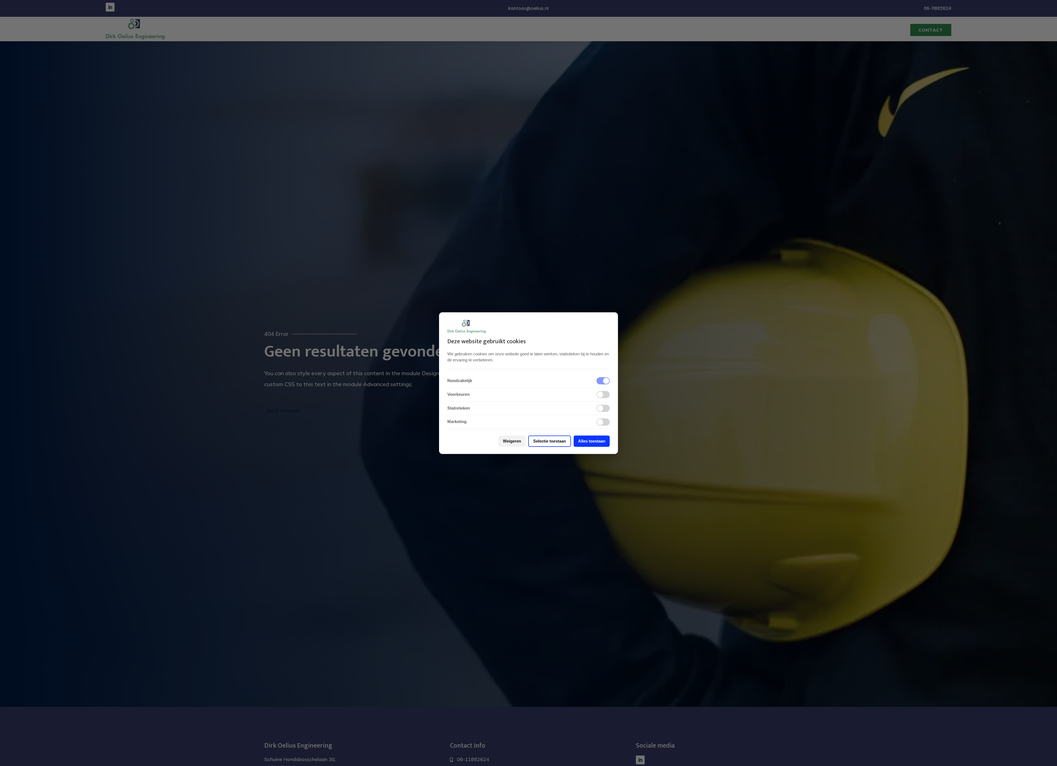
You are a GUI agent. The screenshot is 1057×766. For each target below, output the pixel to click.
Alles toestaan (591, 441)
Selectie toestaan (549, 441)
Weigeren (512, 441)
